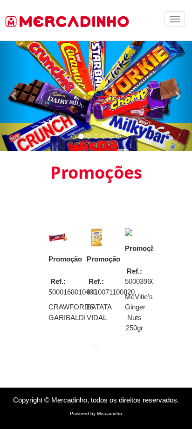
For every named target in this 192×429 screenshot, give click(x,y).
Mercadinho (109, 413)
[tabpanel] (58, 278)
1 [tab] (96, 345)
